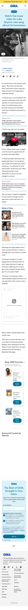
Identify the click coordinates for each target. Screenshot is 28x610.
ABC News (4, 589)
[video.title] (14, 43)
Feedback (16, 582)
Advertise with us (6, 584)
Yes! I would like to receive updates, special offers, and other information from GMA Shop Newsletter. (15, 516)
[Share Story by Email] (14, 76)
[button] (2, 6)
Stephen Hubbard (7, 68)
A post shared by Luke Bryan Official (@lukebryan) (15, 321)
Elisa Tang (9, 70)
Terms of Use (6, 528)
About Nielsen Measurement (17, 576)
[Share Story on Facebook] (3, 76)
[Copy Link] (17, 76)
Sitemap (16, 586)
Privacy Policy (14, 530)
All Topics (4, 597)
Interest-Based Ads (19, 573)
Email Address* (7, 505)
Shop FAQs (4, 586)
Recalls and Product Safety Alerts (18, 590)
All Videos (4, 594)
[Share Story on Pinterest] (10, 76)
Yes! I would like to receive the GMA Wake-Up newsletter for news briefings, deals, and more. (15, 522)
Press (15, 580)
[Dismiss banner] (26, 1)
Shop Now (17, 384)
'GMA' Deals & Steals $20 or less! (13, 1)
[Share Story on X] (7, 76)
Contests (4, 569)
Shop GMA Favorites (14, 362)
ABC (3, 591)
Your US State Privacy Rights (17, 569)
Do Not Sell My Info (6, 577)
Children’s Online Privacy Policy (6, 580)
